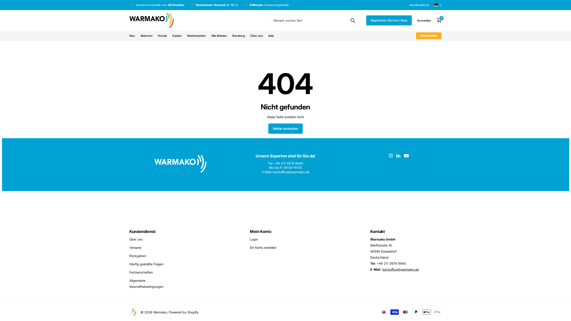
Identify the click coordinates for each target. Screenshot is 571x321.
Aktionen (147, 35)
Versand (135, 247)
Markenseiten (196, 35)
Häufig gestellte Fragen (146, 264)
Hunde (162, 35)
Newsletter (428, 35)
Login (254, 239)
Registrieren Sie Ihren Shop (389, 20)
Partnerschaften (141, 272)
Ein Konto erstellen (263, 247)
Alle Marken (219, 35)
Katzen (177, 35)
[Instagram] (391, 156)
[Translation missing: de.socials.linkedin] (398, 156)
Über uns (256, 35)
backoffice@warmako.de (400, 269)
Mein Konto (260, 231)
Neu (132, 35)
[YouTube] (406, 155)
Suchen (353, 20)
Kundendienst (142, 231)
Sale (271, 35)
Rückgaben (137, 256)
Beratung (238, 35)
